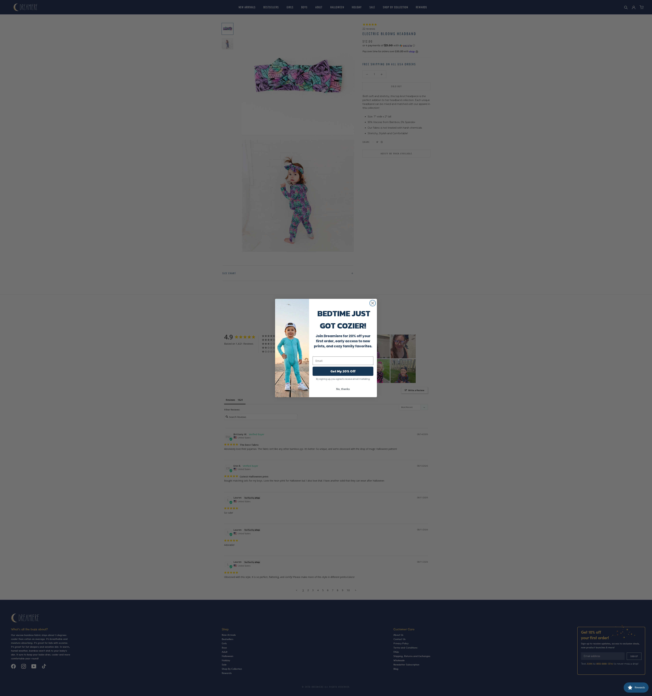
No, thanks (343, 389)
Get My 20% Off (343, 371)
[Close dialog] (373, 303)
